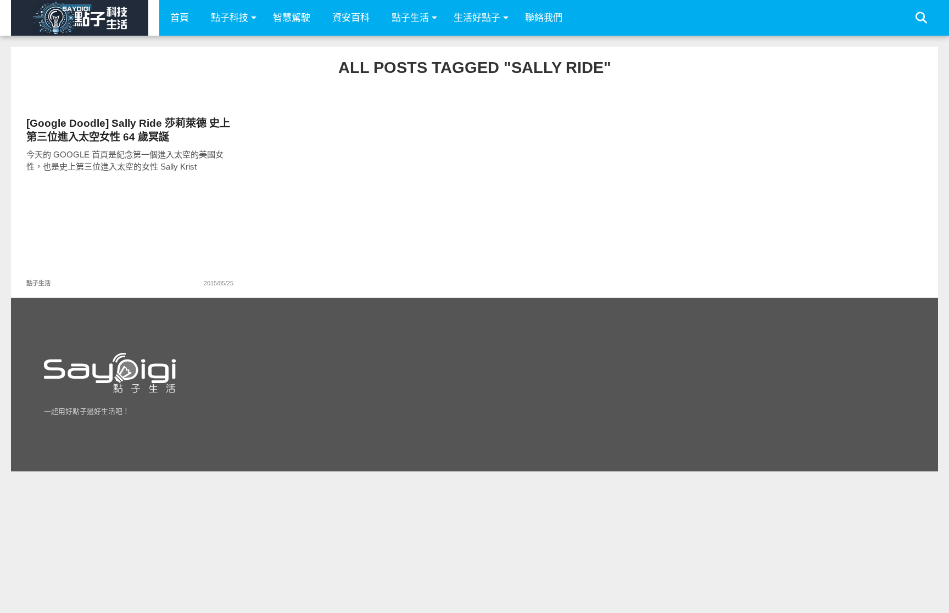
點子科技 (229, 18)
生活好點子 (477, 18)
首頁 (179, 18)
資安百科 (351, 18)
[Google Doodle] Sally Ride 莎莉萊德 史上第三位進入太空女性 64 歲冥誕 (128, 130)
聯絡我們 (543, 18)
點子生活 (410, 18)
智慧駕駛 (291, 18)
